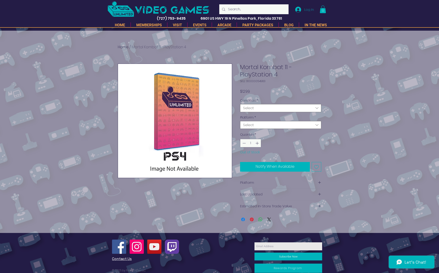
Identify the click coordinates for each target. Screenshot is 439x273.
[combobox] (280, 108)
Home (123, 47)
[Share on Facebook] (243, 219)
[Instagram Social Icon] (137, 247)
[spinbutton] (250, 143)
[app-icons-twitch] (172, 247)
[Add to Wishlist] (316, 167)
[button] (323, 9)
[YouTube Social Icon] (154, 247)
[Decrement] (243, 143)
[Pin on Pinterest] (251, 219)
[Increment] (257, 143)
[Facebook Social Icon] (119, 247)
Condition (249, 100)
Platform (248, 117)
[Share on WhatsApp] (260, 219)
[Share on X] (269, 219)
